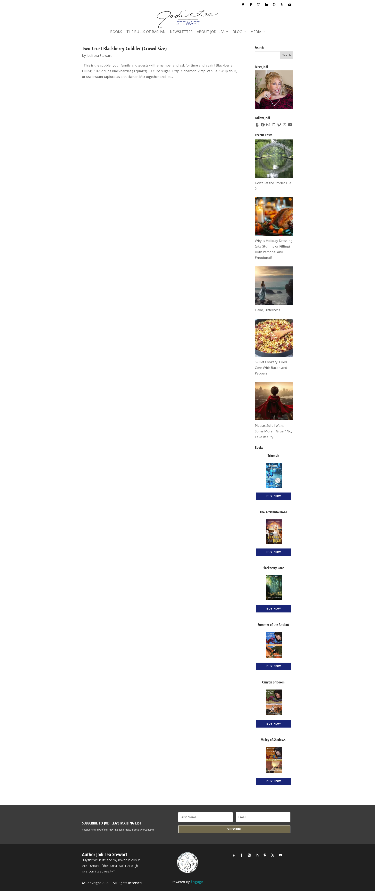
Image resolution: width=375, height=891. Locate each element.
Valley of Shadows (273, 739)
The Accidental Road (273, 512)
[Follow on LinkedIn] (266, 5)
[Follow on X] (282, 5)
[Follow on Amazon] (243, 5)
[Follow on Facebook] (251, 5)
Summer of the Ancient (273, 624)
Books (116, 32)
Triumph (273, 455)
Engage (197, 881)
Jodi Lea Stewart (99, 55)
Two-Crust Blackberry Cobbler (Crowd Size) (124, 48)
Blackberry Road (273, 567)
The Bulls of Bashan (146, 32)
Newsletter (181, 32)
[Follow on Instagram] (258, 5)
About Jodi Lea (210, 32)
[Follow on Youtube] (290, 5)
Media (255, 32)
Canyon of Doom (273, 682)
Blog (237, 32)
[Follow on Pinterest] (274, 5)
